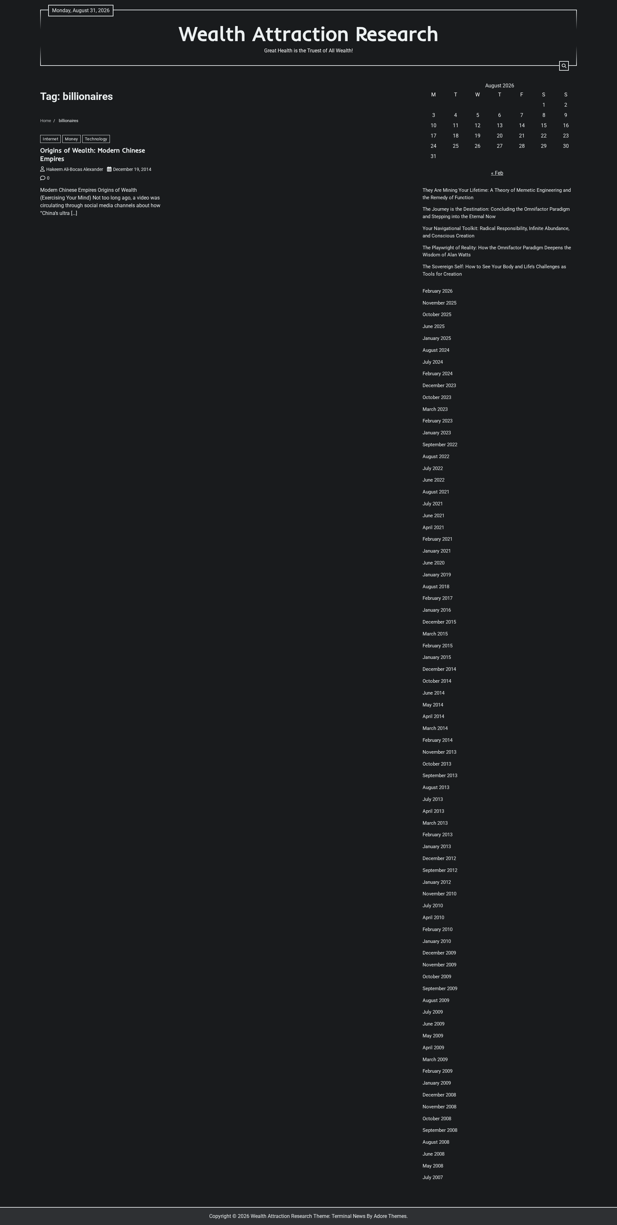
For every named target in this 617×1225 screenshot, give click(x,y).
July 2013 (433, 799)
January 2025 (437, 338)
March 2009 (435, 1059)
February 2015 (437, 646)
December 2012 (439, 858)
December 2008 (439, 1095)
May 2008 (433, 1166)
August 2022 (436, 456)
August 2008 (436, 1142)
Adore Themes (390, 1216)
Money (71, 139)
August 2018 (436, 587)
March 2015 (435, 634)
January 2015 (437, 657)
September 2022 (440, 445)
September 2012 (440, 870)
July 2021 (433, 504)
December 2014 (439, 669)
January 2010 (437, 941)
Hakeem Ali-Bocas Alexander (74, 169)
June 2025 (433, 326)
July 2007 (433, 1177)
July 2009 (433, 1012)
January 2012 (437, 882)
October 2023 (437, 397)
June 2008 (433, 1154)
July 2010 (433, 906)
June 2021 (433, 516)
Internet (50, 139)
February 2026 (437, 291)
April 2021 (433, 527)
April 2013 (433, 811)
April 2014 (433, 716)
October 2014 (437, 681)
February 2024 (437, 374)
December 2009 (439, 953)
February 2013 (437, 835)
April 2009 (433, 1048)
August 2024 (436, 350)
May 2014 (433, 705)
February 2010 (437, 929)
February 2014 (437, 740)
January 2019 (437, 575)
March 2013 (435, 823)
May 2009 (433, 1036)
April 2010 (433, 917)
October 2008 (437, 1119)
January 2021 (437, 551)
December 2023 (439, 385)
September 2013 (440, 775)
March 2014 (435, 728)
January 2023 (437, 433)
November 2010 (439, 894)
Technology (96, 139)
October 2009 (437, 977)
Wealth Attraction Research (308, 33)
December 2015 (439, 622)
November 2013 (439, 752)
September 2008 (440, 1130)
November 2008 (439, 1107)
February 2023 (437, 421)
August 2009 (436, 1000)
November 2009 (439, 965)
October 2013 (437, 764)
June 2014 (433, 693)
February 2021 (437, 539)
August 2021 (436, 492)
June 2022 (433, 480)
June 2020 (433, 563)
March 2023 (435, 409)
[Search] (564, 66)
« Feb (497, 173)
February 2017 (437, 598)
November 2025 (439, 303)
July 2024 (433, 362)
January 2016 (437, 610)
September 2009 (440, 988)
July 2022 (433, 468)
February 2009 (437, 1071)
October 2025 (437, 314)
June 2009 (433, 1024)
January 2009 (437, 1083)
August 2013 (436, 787)
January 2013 (437, 846)
